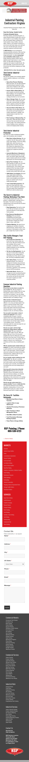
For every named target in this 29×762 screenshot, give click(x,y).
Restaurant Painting (10, 642)
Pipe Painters (9, 714)
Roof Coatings (9, 672)
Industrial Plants (9, 686)
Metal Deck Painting (10, 668)
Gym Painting (9, 633)
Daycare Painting (9, 626)
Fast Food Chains (10, 630)
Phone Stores (9, 641)
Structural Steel (9, 696)
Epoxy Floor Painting (10, 665)
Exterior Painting (9, 659)
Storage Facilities (10, 647)
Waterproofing (9, 675)
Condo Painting (9, 625)
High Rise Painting (10, 667)
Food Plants (8, 688)
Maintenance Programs (11, 639)
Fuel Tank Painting (10, 693)
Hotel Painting (9, 638)
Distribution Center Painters (12, 628)
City (6, 552)
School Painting (9, 644)
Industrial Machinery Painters (12, 717)
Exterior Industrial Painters (12, 711)
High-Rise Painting (10, 634)
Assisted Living (9, 622)
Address (7, 544)
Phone (6, 569)
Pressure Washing (10, 670)
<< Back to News (8, 438)
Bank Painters (9, 623)
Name (6, 536)
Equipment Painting (10, 690)
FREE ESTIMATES (10, 732)
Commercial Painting (10, 676)
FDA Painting (9, 720)
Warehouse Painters (10, 649)
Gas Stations (9, 631)
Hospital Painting (9, 636)
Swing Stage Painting (10, 716)
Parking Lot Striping (10, 664)
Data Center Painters (10, 698)
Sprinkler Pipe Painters (11, 662)
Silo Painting (8, 691)
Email (6, 577)
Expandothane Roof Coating (12, 701)
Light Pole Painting (10, 660)
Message (7, 585)
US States (8, 560)
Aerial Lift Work (9, 719)
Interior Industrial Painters (11, 709)
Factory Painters (9, 699)
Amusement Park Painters (12, 620)
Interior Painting (9, 657)
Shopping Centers (10, 646)
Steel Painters (9, 722)
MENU (23, 3)
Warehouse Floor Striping (11, 678)
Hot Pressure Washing (11, 712)
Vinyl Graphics (9, 673)
